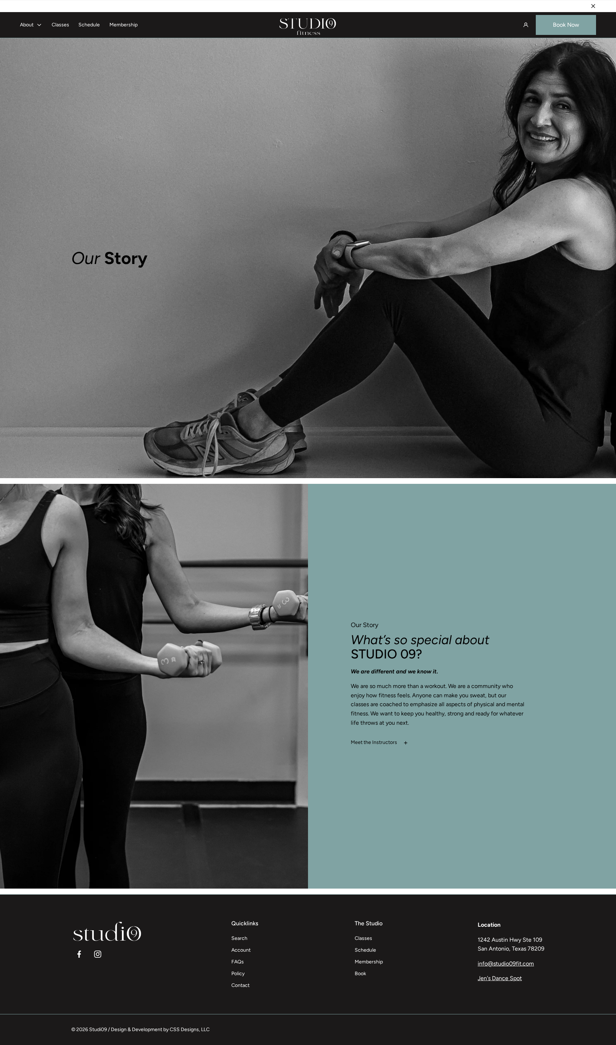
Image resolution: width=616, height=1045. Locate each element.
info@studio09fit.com (506, 963)
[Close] (593, 6)
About (27, 25)
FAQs (237, 962)
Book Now (566, 24)
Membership (123, 25)
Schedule (89, 25)
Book (360, 974)
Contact (240, 985)
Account (241, 950)
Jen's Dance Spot (500, 978)
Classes (60, 25)
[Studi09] (308, 25)
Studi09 (98, 1029)
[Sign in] (526, 25)
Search (239, 938)
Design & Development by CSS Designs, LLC (160, 1029)
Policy (238, 974)
